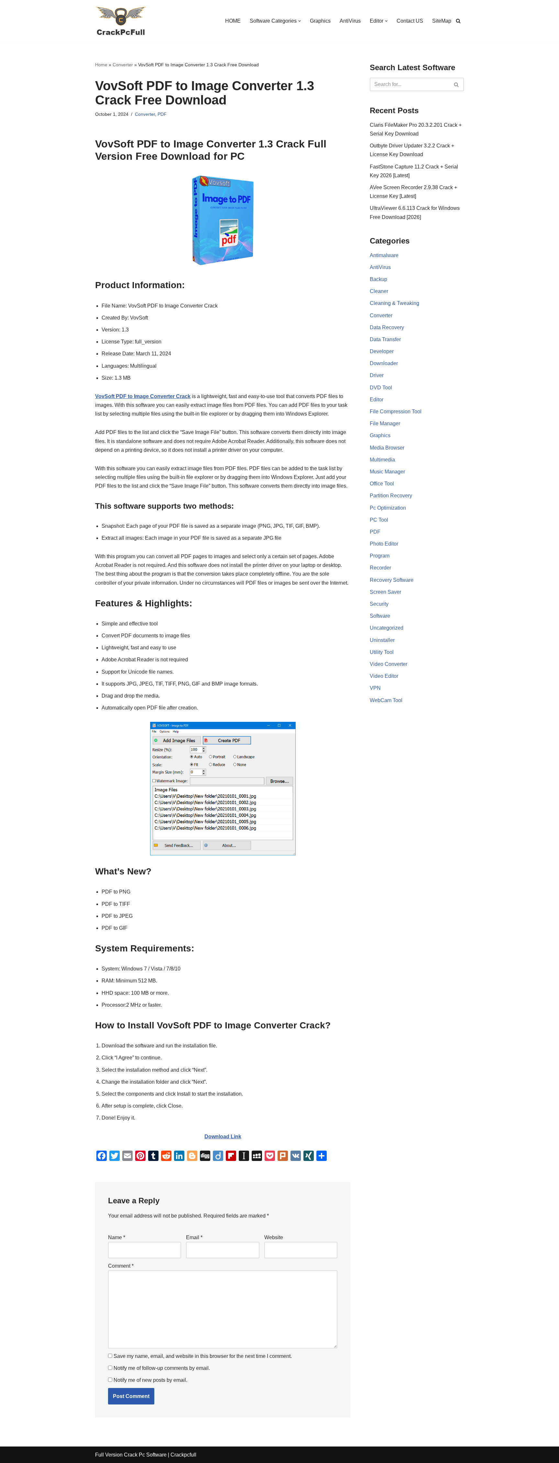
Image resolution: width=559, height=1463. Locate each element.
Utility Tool (382, 652)
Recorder (380, 567)
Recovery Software (391, 580)
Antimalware (384, 255)
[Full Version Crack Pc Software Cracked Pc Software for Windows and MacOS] (121, 21)
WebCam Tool (386, 700)
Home (101, 64)
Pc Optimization (388, 508)
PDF (162, 114)
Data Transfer (385, 339)
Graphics (320, 21)
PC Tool (379, 520)
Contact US (410, 21)
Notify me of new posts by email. (150, 1380)
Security (379, 604)
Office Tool (382, 483)
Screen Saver (385, 592)
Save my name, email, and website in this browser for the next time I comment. (203, 1356)
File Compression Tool (396, 411)
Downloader (384, 363)
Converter (123, 64)
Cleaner (379, 291)
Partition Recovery (391, 495)
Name (116, 1237)
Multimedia (382, 459)
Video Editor (384, 676)
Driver (377, 375)
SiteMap (441, 21)
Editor (376, 399)
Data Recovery (387, 327)
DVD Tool (381, 387)
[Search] (458, 20)
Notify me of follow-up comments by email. (162, 1368)
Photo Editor (384, 544)
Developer (382, 351)
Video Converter (388, 664)
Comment (121, 1266)
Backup (378, 279)
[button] (299, 21)
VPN (375, 688)
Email (194, 1237)
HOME (233, 21)
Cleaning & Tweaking (394, 303)
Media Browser (387, 447)
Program (379, 555)
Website (273, 1237)
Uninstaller (382, 640)
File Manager (385, 423)
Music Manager (387, 471)
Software (380, 616)
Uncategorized (386, 628)
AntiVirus (350, 21)
